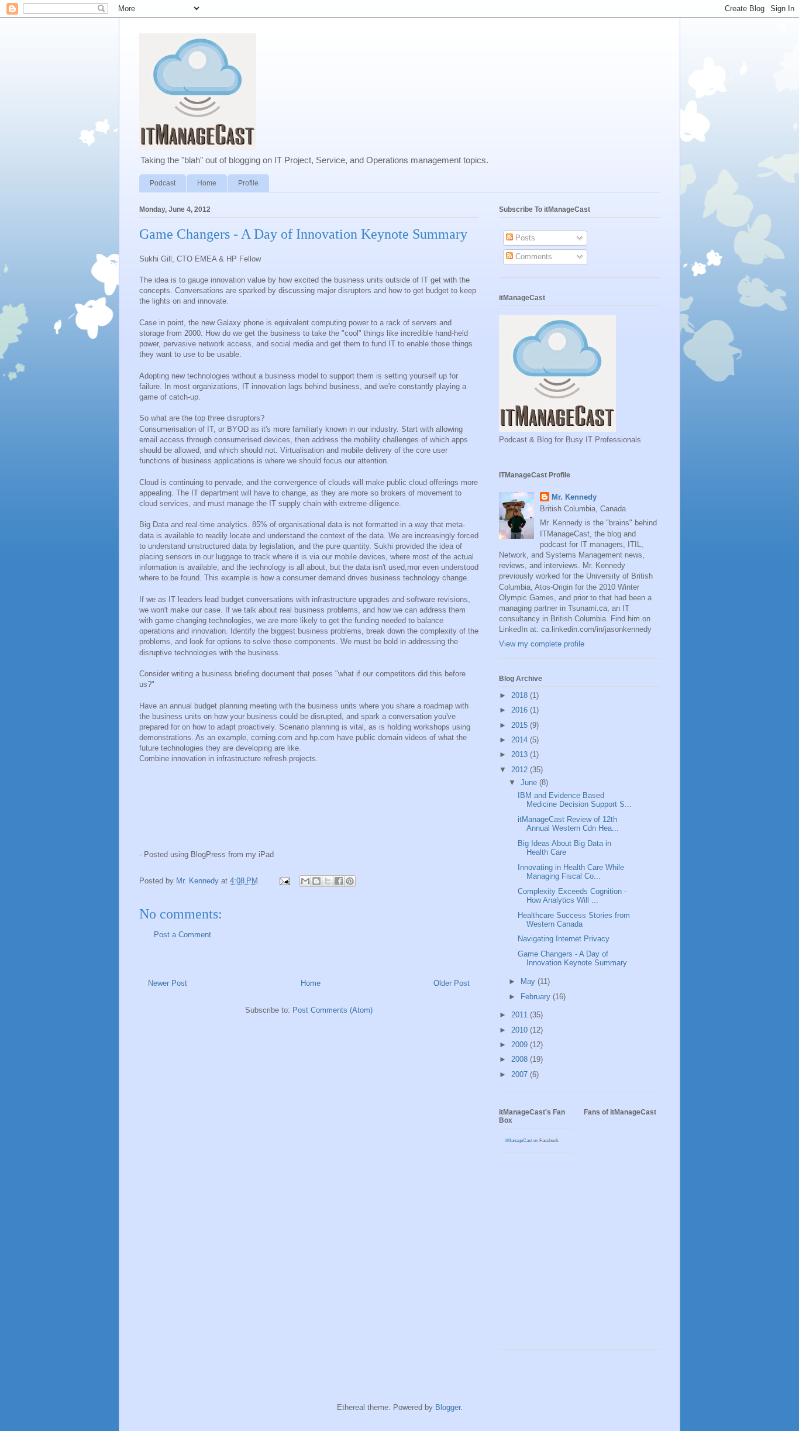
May (529, 981)
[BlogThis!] (316, 881)
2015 (520, 725)
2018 (520, 695)
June (530, 782)
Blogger (447, 1407)
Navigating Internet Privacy (563, 938)
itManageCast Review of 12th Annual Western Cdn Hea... (568, 824)
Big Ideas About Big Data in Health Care (564, 848)
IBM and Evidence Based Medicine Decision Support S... (575, 800)
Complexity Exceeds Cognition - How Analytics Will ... (572, 896)
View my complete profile (541, 643)
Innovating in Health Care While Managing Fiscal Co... (571, 872)
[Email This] (305, 881)
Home (206, 183)
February (537, 996)
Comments (532, 256)
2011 (520, 1014)
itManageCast (518, 1140)
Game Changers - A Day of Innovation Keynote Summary (572, 959)
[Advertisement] (551, 1293)
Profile (248, 183)
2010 (520, 1030)
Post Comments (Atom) (332, 1010)
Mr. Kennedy (574, 497)
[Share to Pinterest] (350, 881)
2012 (520, 769)
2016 (520, 710)
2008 (520, 1059)
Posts (524, 237)
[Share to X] (327, 881)
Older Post (451, 983)
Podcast (162, 183)
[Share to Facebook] (339, 881)
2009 (520, 1044)
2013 (520, 754)
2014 (520, 739)
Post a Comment (182, 934)
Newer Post (167, 983)
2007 (520, 1074)
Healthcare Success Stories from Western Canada (574, 920)
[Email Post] (283, 880)
